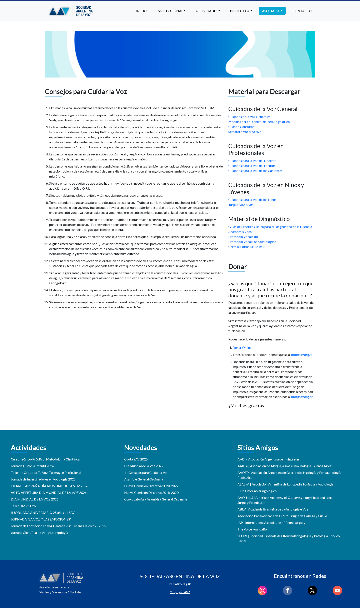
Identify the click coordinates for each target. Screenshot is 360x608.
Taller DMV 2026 (23, 506)
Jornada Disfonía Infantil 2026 (32, 466)
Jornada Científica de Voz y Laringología (39, 532)
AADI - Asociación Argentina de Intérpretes (269, 459)
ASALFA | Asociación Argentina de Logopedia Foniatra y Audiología (285, 484)
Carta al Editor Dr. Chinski (246, 247)
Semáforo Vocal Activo (244, 132)
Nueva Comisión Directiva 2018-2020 (151, 492)
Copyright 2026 (180, 592)
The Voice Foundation (253, 529)
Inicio (141, 11)
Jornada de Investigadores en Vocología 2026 (43, 479)
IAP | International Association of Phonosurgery (271, 522)
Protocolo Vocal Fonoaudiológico (252, 242)
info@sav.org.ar (301, 355)
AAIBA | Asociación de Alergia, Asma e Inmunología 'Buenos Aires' (285, 466)
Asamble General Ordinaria (143, 479)
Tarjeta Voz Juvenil (241, 204)
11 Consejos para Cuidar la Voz (146, 472)
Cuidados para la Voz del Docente (252, 161)
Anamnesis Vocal (240, 232)
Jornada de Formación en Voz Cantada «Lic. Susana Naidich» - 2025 (58, 526)
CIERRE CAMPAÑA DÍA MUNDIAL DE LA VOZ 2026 (49, 486)
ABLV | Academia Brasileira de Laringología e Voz (273, 509)
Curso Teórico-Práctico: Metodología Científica (45, 459)
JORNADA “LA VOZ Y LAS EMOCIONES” (41, 519)
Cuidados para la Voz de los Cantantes (255, 171)
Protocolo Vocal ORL (243, 237)
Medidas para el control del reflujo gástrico (259, 122)
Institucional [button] (170, 11)
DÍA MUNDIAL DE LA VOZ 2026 (35, 499)
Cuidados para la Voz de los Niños (252, 199)
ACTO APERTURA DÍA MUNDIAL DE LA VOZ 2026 (49, 492)
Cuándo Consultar (241, 127)
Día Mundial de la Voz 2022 (143, 466)
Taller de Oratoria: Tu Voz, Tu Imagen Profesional (46, 472)
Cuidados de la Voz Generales (249, 117)
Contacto (302, 11)
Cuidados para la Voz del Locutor (251, 166)
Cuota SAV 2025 (136, 459)
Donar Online (241, 347)
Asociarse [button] (271, 11)
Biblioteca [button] (240, 11)
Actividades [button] (206, 11)
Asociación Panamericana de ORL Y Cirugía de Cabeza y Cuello (282, 516)
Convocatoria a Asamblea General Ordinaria (155, 499)
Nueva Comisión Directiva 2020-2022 (151, 486)
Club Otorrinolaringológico (257, 491)
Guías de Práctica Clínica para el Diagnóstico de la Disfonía (270, 227)
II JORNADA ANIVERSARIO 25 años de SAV (43, 512)
